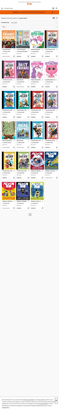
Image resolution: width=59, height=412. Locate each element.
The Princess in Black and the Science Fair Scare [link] (36, 110)
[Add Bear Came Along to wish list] (14, 148)
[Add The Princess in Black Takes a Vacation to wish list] (14, 178)
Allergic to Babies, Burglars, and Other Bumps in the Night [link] (36, 171)
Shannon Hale (7, 51)
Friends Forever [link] (7, 49)
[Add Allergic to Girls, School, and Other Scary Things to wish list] (42, 208)
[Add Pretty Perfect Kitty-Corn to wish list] (42, 87)
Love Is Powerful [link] (21, 49)
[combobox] (26, 8)
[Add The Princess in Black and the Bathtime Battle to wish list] (28, 117)
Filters (3, 27)
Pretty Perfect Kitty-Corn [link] (36, 80)
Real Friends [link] (20, 140)
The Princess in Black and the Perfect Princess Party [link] (50, 140)
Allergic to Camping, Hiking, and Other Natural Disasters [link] (50, 171)
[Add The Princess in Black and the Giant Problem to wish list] (14, 117)
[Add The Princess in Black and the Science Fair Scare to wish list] (42, 117)
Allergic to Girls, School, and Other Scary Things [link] (36, 201)
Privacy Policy (41, 400)
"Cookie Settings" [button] (43, 403)
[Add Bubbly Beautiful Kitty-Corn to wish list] (42, 57)
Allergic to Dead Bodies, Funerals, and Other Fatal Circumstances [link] (22, 201)
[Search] (2, 8)
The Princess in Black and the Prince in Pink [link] (8, 80)
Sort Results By (5, 22)
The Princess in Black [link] (36, 140)
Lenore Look (35, 172)
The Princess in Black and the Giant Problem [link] (8, 110)
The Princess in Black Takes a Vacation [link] (8, 171)
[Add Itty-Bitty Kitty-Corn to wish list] (57, 87)
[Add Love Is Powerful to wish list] (28, 57)
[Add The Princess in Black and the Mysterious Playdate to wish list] (57, 117)
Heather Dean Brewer (23, 51)
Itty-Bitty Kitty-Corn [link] (50, 80)
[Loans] (53, 8)
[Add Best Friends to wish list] (28, 87)
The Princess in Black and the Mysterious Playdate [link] (50, 110)
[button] (54, 18)
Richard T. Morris (7, 142)
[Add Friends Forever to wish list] (14, 57)
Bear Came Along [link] (7, 140)
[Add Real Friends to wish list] (28, 148)
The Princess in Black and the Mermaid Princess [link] (50, 49)
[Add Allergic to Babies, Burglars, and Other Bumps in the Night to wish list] (42, 178)
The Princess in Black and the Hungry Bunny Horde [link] (22, 171)
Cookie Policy (5, 407)
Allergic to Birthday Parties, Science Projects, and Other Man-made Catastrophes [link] (8, 201)
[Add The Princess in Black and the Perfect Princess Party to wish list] (57, 148)
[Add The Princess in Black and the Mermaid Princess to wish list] (57, 57)
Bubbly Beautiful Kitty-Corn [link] (36, 49)
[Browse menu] (56, 8)
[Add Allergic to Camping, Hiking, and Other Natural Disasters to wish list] (57, 178)
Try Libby (15, 12)
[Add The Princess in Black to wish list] (42, 148)
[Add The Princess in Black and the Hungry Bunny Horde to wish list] (28, 178)
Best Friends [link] (20, 80)
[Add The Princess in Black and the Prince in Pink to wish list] (14, 87)
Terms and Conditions (29, 400)
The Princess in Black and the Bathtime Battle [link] (22, 110)
